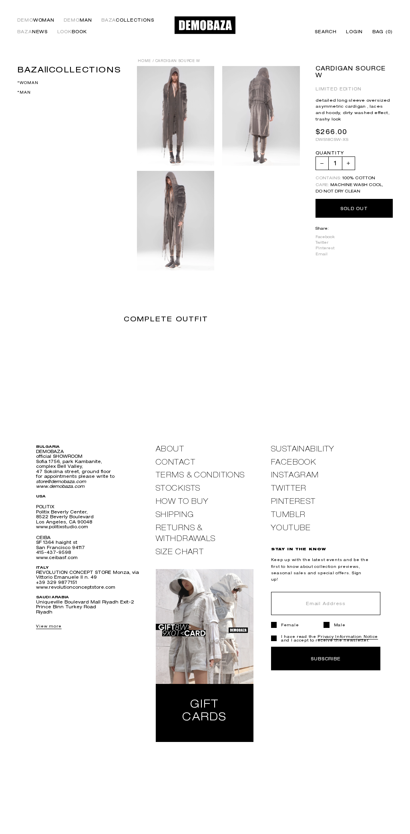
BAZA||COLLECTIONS (69, 69)
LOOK (72, 32)
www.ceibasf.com (57, 557)
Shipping (175, 514)
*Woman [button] (27, 82)
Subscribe (326, 658)
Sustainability (303, 449)
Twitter (322, 242)
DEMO (35, 20)
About (170, 449)
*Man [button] (23, 92)
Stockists (178, 488)
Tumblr (288, 514)
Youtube (291, 527)
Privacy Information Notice (348, 636)
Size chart (180, 551)
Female (290, 625)
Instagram (295, 475)
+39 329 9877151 (56, 582)
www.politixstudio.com (62, 526)
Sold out (354, 208)
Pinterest (325, 248)
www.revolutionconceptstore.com (75, 586)
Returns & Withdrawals (186, 533)
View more (49, 626)
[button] (380, 32)
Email (322, 254)
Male (340, 625)
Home (144, 61)
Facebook (325, 237)
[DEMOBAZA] (205, 25)
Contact (175, 462)
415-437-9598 (53, 552)
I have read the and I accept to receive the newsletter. (329, 638)
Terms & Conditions (200, 475)
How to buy (182, 501)
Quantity (330, 153)
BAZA (127, 20)
